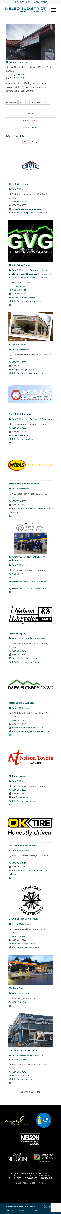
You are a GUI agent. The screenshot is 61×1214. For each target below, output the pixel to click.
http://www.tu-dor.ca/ (22, 1079)
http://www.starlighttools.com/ (26, 947)
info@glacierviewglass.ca (23, 297)
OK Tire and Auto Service (23, 845)
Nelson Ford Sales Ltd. (21, 703)
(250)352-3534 (17, 74)
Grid (27, 142)
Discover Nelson (24, 1175)
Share (24, 102)
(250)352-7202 (19, 720)
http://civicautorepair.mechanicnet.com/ (29, 212)
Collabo (20, 1207)
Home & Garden (28, 277)
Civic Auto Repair (18, 184)
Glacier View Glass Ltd (21, 265)
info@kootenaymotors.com (24, 369)
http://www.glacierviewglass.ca (26, 301)
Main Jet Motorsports (20, 414)
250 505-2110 (19, 574)
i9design (13, 1207)
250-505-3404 (19, 290)
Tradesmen (44, 277)
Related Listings (30, 120)
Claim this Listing (41, 102)
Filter (8, 136)
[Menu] (52, 10)
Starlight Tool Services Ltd (23, 918)
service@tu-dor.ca (20, 1075)
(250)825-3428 (19, 936)
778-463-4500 (19, 286)
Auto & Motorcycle (17, 62)
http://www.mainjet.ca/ (22, 439)
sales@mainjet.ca (20, 435)
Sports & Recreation (42, 419)
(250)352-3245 (19, 1071)
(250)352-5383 (19, 362)
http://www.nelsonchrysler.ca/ (26, 662)
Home (14, 1173)
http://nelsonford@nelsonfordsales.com (30, 731)
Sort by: (18, 136)
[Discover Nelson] (25, 10)
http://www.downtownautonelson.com (30, 588)
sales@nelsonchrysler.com (24, 658)
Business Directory (35, 1173)
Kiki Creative (30, 1207)
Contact (46, 1178)
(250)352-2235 (19, 790)
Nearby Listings (30, 127)
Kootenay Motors (18, 344)
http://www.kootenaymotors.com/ (27, 373)
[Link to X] (45, 1208)
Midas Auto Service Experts (24, 483)
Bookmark (12, 102)
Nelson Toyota (17, 776)
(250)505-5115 (19, 863)
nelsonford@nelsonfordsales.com (27, 727)
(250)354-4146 (19, 201)
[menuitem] (23, 2)
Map (30, 113)
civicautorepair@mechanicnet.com (27, 208)
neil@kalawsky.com (21, 797)
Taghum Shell (16, 988)
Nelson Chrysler (18, 633)
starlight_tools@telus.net (24, 943)
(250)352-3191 (19, 428)
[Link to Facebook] (50, 1208)
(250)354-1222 (19, 1002)
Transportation (40, 638)
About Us (31, 1178)
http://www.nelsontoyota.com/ (26, 801)
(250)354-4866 (19, 501)
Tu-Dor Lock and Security (23, 1050)
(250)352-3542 (19, 650)
